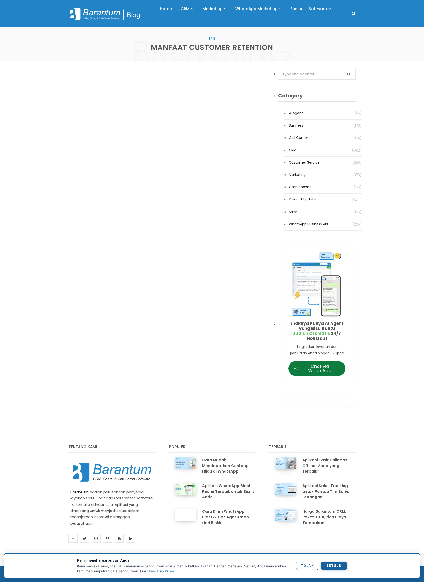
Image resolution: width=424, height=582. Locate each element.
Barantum (79, 492)
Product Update (302, 199)
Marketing (297, 174)
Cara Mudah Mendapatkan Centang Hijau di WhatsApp (225, 465)
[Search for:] (317, 74)
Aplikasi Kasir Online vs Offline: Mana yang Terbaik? (324, 465)
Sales (293, 211)
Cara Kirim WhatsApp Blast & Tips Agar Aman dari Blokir (225, 517)
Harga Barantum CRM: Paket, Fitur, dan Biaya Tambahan (324, 517)
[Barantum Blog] (105, 14)
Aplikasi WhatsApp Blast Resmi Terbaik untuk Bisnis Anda (228, 491)
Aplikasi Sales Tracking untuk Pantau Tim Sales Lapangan (325, 491)
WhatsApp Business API (308, 224)
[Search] (354, 13)
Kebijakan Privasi (162, 571)
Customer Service (304, 162)
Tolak (307, 565)
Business (296, 125)
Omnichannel (300, 187)
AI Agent (296, 113)
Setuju (334, 565)
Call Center (298, 137)
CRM (292, 150)
